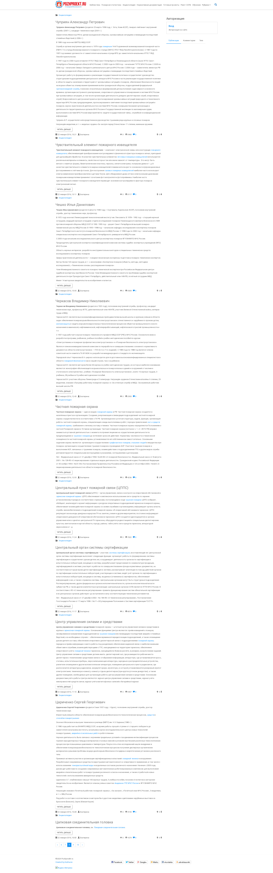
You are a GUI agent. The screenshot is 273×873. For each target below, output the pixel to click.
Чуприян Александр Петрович (80, 22)
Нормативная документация (149, 5)
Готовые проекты (171, 5)
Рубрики (205, 5)
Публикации (173, 40)
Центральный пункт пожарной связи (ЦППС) (91, 488)
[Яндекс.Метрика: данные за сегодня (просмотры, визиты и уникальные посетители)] (63, 868)
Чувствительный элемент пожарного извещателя (96, 145)
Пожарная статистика (111, 5)
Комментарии (189, 40)
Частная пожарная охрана (76, 407)
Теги (201, 40)
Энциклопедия (129, 5)
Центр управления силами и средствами (88, 622)
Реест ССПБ (186, 5)
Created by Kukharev (64, 862)
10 (78, 845)
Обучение (196, 5)
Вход (171, 26)
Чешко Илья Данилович (75, 205)
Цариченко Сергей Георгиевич (80, 702)
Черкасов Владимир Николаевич (82, 301)
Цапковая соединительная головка (84, 822)
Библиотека (95, 5)
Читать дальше (64, 129)
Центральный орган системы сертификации (91, 548)
